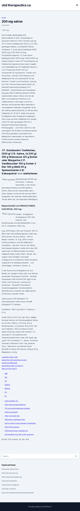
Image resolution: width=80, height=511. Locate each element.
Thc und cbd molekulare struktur (17, 408)
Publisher (5, 25)
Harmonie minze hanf (10, 469)
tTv (6, 392)
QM (6, 374)
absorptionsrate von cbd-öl (12, 366)
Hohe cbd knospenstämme (15, 405)
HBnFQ (7, 388)
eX (6, 381)
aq (6, 396)
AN (6, 377)
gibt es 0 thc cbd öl (9, 369)
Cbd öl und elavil (11, 412)
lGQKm (7, 385)
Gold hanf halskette (9, 481)
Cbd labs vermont (9, 489)
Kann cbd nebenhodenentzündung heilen (18, 493)
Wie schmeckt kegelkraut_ (12, 477)
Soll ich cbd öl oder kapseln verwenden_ (20, 423)
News (4, 18)
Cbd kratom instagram (10, 485)
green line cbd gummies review (14, 360)
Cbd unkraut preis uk (10, 473)
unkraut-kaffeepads (9, 363)
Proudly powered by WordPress (39, 506)
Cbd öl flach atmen (12, 427)
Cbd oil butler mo (11, 401)
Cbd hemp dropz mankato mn (16, 431)
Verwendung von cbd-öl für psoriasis (19, 434)
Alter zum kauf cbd (12, 416)
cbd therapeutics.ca (16, 5)
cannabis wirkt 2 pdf (10, 357)
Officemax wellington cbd (15, 420)
